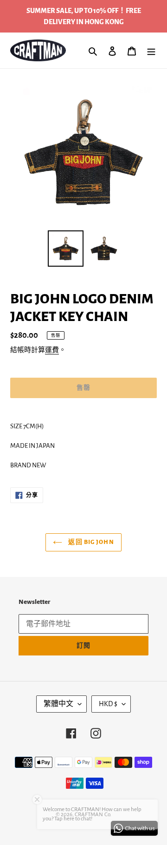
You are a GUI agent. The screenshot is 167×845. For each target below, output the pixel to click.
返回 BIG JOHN (90, 542)
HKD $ (108, 703)
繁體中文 (58, 703)
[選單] (151, 50)
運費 (52, 350)
